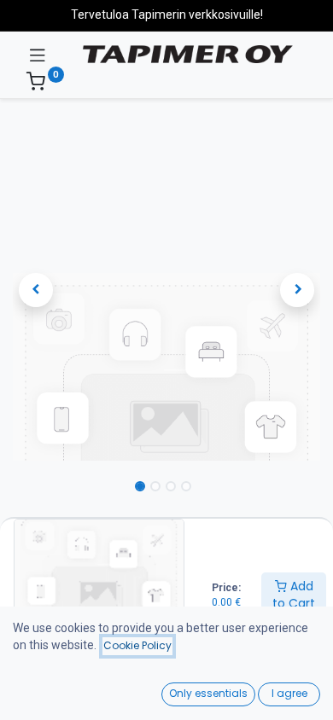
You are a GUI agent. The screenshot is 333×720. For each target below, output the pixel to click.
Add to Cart (293, 595)
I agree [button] (289, 693)
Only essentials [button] (208, 693)
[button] (36, 290)
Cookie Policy (137, 645)
